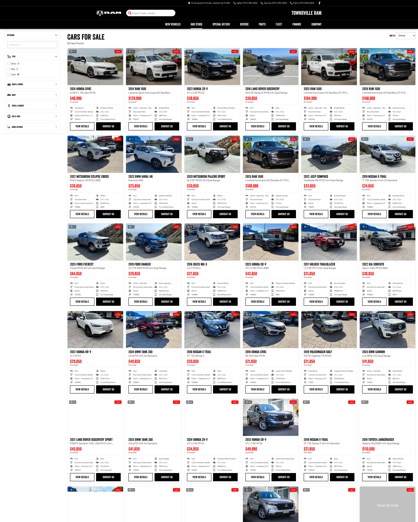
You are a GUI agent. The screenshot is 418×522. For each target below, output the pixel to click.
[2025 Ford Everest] (95, 242)
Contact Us (108, 126)
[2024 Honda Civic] (95, 66)
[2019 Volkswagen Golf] (329, 329)
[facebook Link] (319, 3)
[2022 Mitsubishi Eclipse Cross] (95, 154)
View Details (82, 126)
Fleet (279, 24)
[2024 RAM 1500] (154, 66)
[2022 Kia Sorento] (387, 242)
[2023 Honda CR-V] (271, 242)
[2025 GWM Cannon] (387, 329)
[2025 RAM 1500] (329, 66)
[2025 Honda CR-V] (271, 417)
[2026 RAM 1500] (387, 66)
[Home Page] (109, 13)
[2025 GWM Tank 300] (154, 417)
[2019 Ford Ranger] (154, 242)
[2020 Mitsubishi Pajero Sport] (212, 154)
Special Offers (221, 24)
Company (316, 24)
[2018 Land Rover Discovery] (271, 66)
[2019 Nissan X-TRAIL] (387, 154)
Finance (296, 24)
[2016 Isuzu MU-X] (212, 242)
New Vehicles (173, 24)
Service (244, 24)
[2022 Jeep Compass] (329, 154)
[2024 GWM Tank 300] (154, 329)
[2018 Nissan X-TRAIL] (212, 329)
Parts (262, 24)
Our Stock (196, 24)
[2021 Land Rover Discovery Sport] (95, 417)
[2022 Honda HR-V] (95, 329)
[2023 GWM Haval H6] (154, 154)
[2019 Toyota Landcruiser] (387, 417)
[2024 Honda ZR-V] (212, 417)
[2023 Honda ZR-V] (212, 66)
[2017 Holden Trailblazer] (329, 242)
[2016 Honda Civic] (271, 329)
